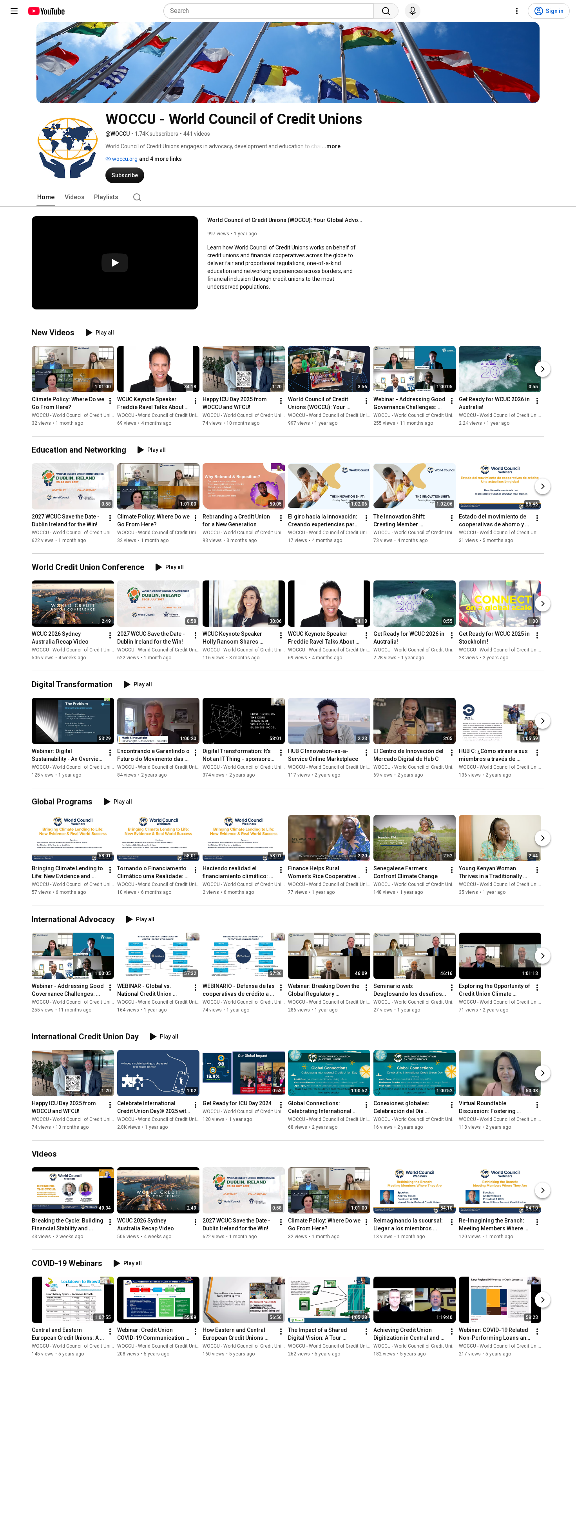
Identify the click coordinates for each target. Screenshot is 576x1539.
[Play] (114, 262)
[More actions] (110, 401)
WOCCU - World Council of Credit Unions (75, 415)
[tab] (45, 197)
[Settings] (517, 11)
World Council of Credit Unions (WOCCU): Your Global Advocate (285, 220)
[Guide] (14, 11)
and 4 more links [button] (160, 159)
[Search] (385, 11)
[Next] (543, 369)
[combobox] (271, 11)
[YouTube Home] (46, 11)
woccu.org (124, 159)
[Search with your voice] (412, 11)
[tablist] (288, 197)
